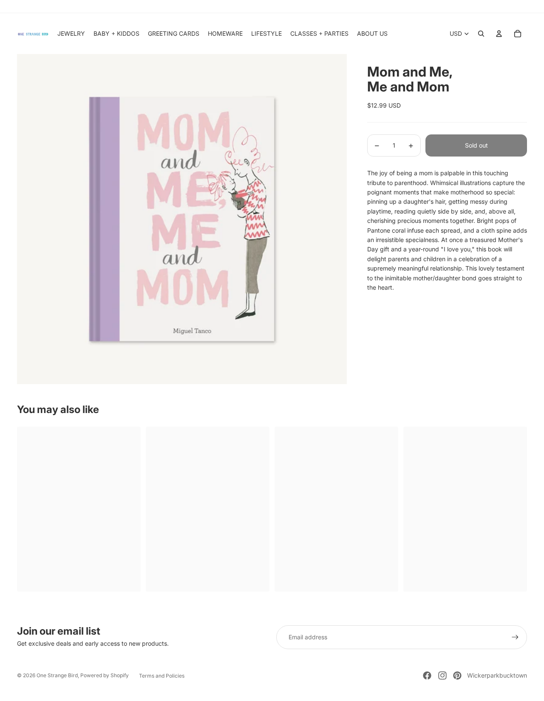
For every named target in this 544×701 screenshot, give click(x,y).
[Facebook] (427, 675)
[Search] (481, 33)
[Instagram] (442, 675)
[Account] (499, 33)
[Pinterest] (457, 675)
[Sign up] (515, 637)
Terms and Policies (161, 676)
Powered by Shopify (104, 675)
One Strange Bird (57, 675)
